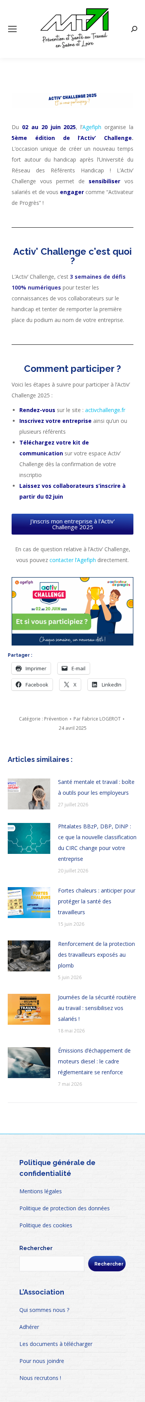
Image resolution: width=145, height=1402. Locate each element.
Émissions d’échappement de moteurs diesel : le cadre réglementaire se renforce (94, 1061)
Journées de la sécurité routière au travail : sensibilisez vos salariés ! (97, 1007)
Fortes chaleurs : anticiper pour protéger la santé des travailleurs (96, 901)
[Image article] (29, 794)
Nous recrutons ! (40, 1378)
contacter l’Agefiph (72, 560)
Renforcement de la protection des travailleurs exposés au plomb (96, 954)
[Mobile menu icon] (12, 29)
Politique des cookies (45, 1225)
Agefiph (91, 127)
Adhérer (29, 1326)
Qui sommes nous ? (44, 1309)
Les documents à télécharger (55, 1343)
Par (97, 718)
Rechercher (36, 1248)
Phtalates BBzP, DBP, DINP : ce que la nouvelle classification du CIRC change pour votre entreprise (97, 842)
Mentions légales (40, 1191)
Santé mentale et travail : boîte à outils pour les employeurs (96, 787)
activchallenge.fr (105, 410)
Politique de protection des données (64, 1208)
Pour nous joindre (41, 1361)
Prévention (56, 718)
